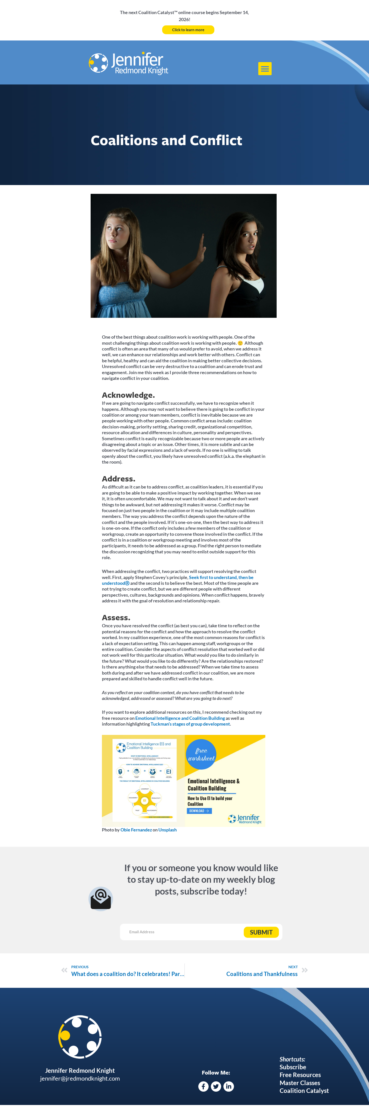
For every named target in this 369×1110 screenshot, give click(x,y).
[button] (265, 68)
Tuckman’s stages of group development (190, 724)
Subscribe (293, 1067)
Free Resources (300, 1074)
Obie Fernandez (136, 829)
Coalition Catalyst (304, 1090)
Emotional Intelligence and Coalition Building (180, 718)
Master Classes (300, 1082)
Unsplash (167, 829)
